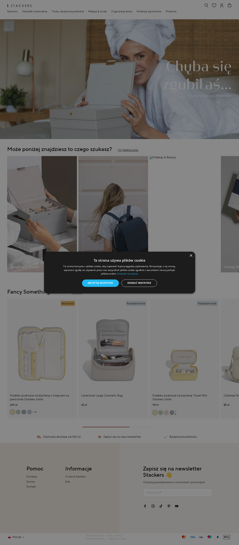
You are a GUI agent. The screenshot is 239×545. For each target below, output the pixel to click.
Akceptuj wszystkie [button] (100, 283)
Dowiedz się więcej (127, 273)
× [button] (190, 255)
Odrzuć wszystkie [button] (139, 283)
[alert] (119, 272)
